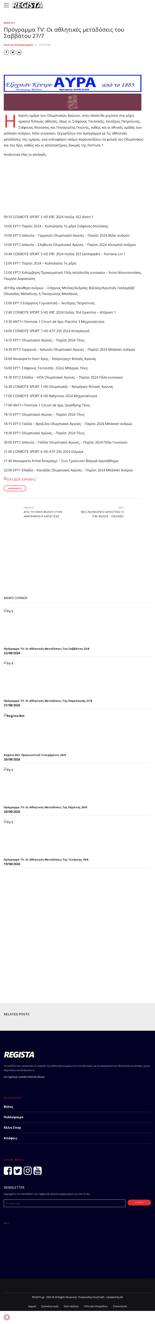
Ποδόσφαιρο (13, 1117)
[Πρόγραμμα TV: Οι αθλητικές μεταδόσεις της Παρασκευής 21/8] (32, 679)
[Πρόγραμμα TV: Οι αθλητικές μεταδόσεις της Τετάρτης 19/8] (32, 838)
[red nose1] (72, 109)
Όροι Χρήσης (71, 1306)
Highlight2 (15, 488)
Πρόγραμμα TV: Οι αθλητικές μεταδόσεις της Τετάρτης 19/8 (46, 859)
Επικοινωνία (120, 1306)
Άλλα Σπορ (12, 1127)
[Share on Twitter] (12, 52)
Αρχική (32, 1306)
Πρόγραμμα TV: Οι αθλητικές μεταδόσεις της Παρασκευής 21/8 (48, 701)
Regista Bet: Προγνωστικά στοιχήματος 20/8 (35, 755)
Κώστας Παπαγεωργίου (18, 44)
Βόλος (8, 1107)
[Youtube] (37, 1170)
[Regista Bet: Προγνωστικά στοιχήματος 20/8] (32, 732)
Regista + (10, 22)
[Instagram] (28, 1170)
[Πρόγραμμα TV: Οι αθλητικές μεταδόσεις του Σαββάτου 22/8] (32, 627)
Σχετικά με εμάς (50, 1306)
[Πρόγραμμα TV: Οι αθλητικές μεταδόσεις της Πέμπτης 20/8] (32, 785)
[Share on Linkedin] (19, 52)
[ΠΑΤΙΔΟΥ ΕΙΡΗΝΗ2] (20, 479)
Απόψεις (10, 1138)
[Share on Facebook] (6, 52)
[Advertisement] (74, 187)
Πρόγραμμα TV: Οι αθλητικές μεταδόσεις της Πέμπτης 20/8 (45, 807)
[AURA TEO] (72, 90)
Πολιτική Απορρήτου (96, 1306)
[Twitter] (18, 1170)
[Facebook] (8, 1170)
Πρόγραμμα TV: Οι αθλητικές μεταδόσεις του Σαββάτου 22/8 (46, 648)
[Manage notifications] (7, 1317)
